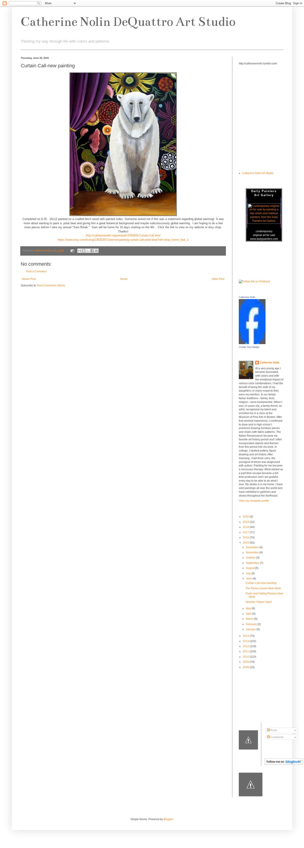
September (253, 563)
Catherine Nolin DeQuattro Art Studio (128, 21)
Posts (273, 730)
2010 (246, 656)
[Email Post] (72, 250)
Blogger (168, 819)
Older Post (218, 279)
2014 (246, 635)
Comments (277, 737)
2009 (246, 661)
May (249, 608)
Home (124, 279)
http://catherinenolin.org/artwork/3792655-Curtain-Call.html (123, 235)
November (252, 552)
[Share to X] (88, 250)
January (251, 629)
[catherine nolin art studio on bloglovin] (284, 764)
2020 (246, 516)
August (250, 568)
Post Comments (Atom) (51, 285)
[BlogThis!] (83, 250)
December (252, 547)
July (248, 573)
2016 (246, 537)
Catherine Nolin (247, 297)
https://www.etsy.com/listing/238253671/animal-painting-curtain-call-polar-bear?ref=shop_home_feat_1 (123, 239)
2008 (246, 667)
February (251, 624)
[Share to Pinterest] (96, 250)
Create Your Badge (249, 347)
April (249, 613)
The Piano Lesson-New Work (263, 588)
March (250, 618)
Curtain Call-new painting (260, 583)
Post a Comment (36, 271)
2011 (246, 651)
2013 (246, 641)
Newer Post (29, 279)
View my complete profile (254, 500)
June (249, 578)
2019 (246, 522)
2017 (246, 532)
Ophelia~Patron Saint (258, 602)
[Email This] (79, 250)
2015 (246, 542)
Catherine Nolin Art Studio (258, 173)
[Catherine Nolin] (252, 343)
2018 (246, 527)
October (251, 557)
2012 (246, 646)
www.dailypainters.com (264, 238)
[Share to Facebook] (92, 250)
